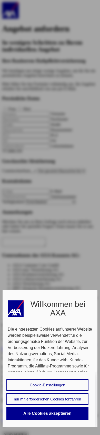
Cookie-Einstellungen (47, 385)
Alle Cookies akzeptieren (47, 413)
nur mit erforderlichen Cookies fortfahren (47, 399)
